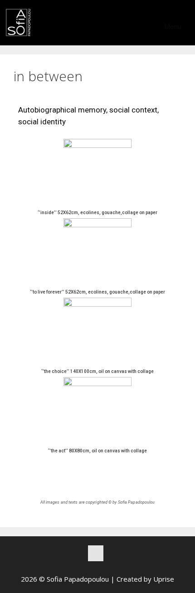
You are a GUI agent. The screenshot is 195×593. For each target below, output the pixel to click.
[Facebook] (95, 553)
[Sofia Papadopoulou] (19, 22)
